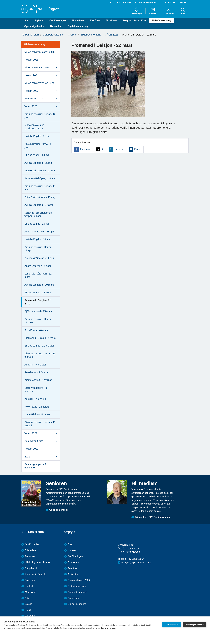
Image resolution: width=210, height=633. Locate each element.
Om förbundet (32, 544)
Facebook (85, 149)
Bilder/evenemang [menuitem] (35, 44)
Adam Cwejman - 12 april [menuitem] (38, 266)
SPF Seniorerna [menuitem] (170, 2)
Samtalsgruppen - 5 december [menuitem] (35, 466)
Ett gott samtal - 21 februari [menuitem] (39, 345)
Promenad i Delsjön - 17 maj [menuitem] (39, 170)
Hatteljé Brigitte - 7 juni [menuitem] (36, 136)
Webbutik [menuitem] (127, 2)
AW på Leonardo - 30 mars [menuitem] (39, 284)
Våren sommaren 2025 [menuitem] (36, 67)
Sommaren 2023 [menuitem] (33, 98)
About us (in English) (35, 574)
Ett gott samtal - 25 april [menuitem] (37, 223)
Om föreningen (57, 20)
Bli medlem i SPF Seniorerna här (152, 517)
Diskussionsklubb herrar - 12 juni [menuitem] (39, 116)
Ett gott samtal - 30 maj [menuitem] (36, 155)
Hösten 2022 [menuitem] (31, 448)
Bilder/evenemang (161, 20)
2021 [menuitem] (27, 456)
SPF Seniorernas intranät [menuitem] (145, 2)
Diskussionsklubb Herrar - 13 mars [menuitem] (38, 321)
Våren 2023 (111, 34)
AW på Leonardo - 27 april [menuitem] (38, 204)
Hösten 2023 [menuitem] (31, 90)
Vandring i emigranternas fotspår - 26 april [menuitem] (38, 214)
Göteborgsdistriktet (53, 34)
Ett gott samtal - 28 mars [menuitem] (37, 292)
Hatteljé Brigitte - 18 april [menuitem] (37, 239)
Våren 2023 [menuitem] (30, 106)
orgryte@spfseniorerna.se (136, 562)
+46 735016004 (135, 558)
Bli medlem (77, 20)
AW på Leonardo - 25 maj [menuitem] (38, 162)
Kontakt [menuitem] (152, 13)
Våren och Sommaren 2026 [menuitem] (39, 52)
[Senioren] (31, 493)
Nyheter (39, 20)
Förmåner (94, 20)
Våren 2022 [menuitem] (30, 433)
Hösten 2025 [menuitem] (31, 59)
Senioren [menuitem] (183, 2)
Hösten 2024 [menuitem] (31, 75)
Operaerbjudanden (34, 26)
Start (27, 20)
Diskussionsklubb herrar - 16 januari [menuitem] (39, 424)
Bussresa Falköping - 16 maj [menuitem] (39, 178)
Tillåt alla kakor (172, 625)
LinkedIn (118, 149)
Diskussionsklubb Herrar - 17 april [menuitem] (38, 249)
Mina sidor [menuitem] (169, 13)
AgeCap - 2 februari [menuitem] (35, 399)
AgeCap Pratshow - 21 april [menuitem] (39, 231)
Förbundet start (30, 34)
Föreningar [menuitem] (136, 13)
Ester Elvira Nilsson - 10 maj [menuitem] (39, 197)
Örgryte (72, 34)
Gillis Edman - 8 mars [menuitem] (36, 330)
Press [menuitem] (117, 2)
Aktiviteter (111, 20)
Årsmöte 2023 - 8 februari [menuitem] (38, 380)
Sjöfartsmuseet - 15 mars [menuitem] (38, 311)
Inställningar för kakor (195, 625)
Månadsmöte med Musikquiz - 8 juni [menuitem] (34, 127)
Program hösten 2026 (134, 20)
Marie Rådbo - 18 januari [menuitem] (37, 414)
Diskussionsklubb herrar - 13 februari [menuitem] (39, 355)
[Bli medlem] (117, 492)
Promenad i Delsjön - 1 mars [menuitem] (39, 338)
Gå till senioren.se (59, 510)
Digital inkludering (78, 26)
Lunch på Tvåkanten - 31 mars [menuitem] (38, 275)
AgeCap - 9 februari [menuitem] (35, 364)
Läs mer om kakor (108, 628)
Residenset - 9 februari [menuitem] (36, 372)
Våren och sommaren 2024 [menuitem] (39, 83)
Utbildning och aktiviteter (37, 562)
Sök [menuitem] (183, 13)
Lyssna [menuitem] (110, 2)
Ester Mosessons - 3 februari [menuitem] (35, 389)
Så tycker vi (31, 568)
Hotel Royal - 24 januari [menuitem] (37, 406)
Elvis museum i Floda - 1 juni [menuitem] (37, 146)
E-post (137, 149)
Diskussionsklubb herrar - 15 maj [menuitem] (39, 188)
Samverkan (56, 26)
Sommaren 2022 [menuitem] (33, 441)
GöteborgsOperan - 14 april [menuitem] (39, 258)
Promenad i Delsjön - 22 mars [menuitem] (37, 302)
